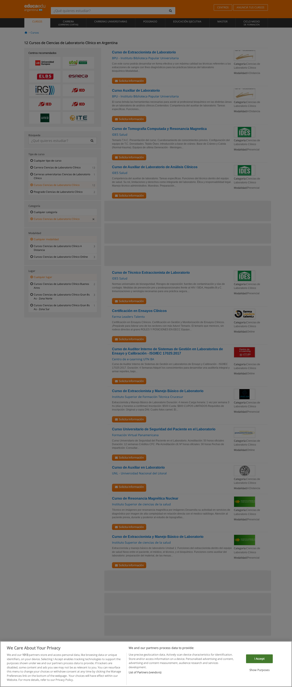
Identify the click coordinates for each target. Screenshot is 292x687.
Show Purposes (259, 670)
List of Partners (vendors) (145, 672)
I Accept (259, 659)
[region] (146, 664)
